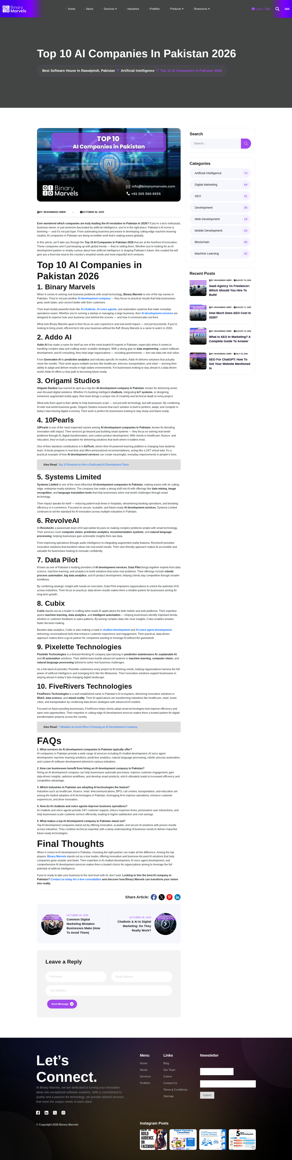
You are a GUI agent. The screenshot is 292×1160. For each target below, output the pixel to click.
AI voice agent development (154, 629)
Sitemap (168, 1096)
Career (167, 1076)
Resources (200, 8)
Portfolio (155, 8)
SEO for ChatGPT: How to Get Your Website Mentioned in (229, 364)
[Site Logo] (14, 8)
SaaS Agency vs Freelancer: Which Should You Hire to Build (229, 290)
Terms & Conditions (175, 1089)
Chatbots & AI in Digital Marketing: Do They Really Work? (134, 926)
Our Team (169, 1069)
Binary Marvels (56, 856)
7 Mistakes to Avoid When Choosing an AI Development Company (97, 727)
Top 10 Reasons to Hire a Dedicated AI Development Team (93, 464)
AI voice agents (107, 309)
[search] (246, 144)
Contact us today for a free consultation (76, 879)
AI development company (94, 298)
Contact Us (170, 1083)
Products (175, 8)
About (89, 8)
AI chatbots (88, 309)
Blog (166, 1063)
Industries (133, 8)
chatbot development (116, 629)
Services (109, 8)
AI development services (157, 313)
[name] (277, 9)
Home (71, 8)
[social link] (154, 897)
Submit (207, 1095)
